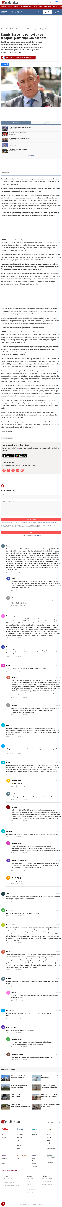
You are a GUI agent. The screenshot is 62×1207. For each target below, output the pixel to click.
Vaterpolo (49, 1140)
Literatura (34, 1166)
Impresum (30, 1178)
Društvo (16, 6)
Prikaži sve (31, 156)
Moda (3, 1163)
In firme (49, 1160)
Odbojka (49, 1143)
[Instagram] (8, 470)
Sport (35, 6)
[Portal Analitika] (10, 1122)
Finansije (34, 1132)
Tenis (48, 1145)
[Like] (7, 572)
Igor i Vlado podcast (47, 1178)
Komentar (4, 1132)
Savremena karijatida (10, 1170)
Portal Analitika (5, 29)
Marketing (34, 1134)
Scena (33, 1158)
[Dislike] (11, 572)
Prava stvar (19, 1145)
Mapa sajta (30, 1192)
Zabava (3, 1161)
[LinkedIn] (22, 470)
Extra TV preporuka (46, 1181)
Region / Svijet (47, 6)
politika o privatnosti (44, 522)
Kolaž (40, 6)
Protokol (4, 1137)
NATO (3, 1134)
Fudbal (48, 1132)
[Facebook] (4, 470)
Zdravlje (19, 1143)
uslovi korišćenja (53, 522)
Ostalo (48, 1151)
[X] (13, 470)
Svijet (18, 1161)
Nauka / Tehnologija (51, 1156)
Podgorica (19, 1137)
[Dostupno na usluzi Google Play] (21, 455)
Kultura (55, 6)
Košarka (49, 1134)
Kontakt (29, 1184)
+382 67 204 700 (10, 1182)
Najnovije (3, 6)
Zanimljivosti (5, 1158)
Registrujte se (37, 535)
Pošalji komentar (31, 519)
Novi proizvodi (50, 1162)
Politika (10, 6)
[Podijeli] (39, 12)
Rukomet (49, 1137)
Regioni (19, 1140)
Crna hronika (23, 6)
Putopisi (19, 1148)
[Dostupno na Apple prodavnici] (8, 455)
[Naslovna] (3, 1204)
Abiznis (30, 6)
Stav (18, 1132)
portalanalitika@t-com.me (12, 1185)
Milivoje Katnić (7, 438)
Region (18, 1158)
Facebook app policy (32, 1195)
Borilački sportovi (51, 1148)
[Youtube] (17, 470)
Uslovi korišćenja (31, 1189)
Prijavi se (31, 532)
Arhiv (28, 1181)
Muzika (33, 1161)
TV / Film (34, 1163)
